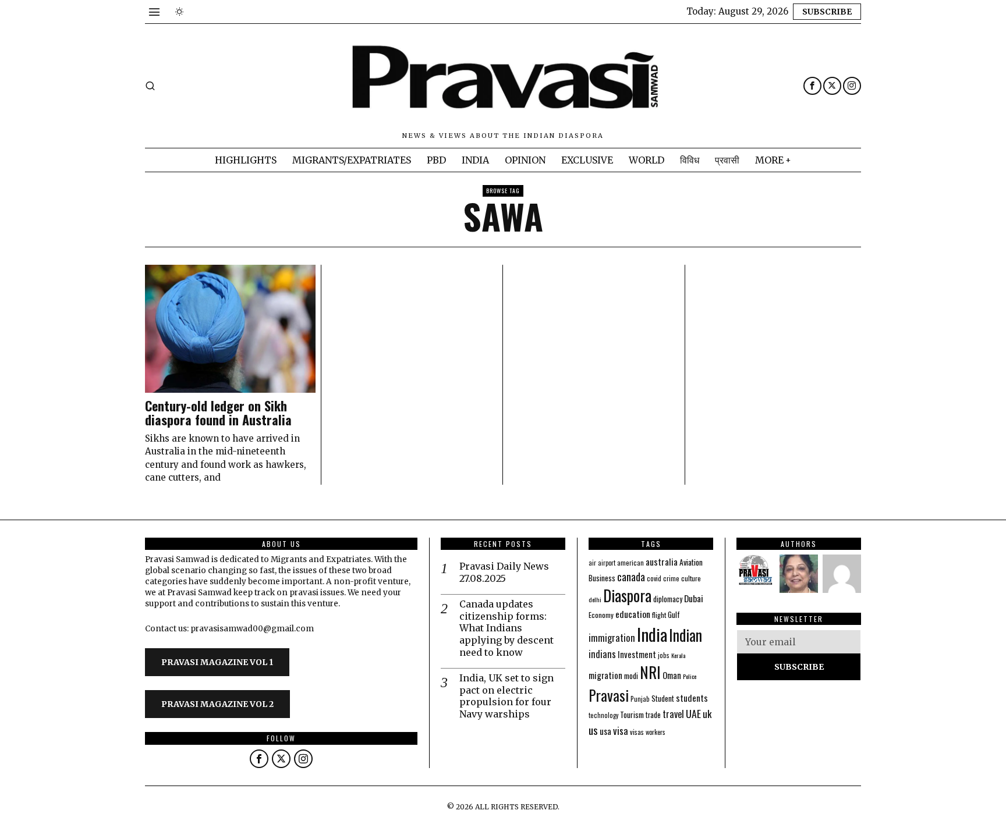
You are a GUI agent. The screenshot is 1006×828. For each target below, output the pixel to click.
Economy (601, 614)
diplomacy (667, 599)
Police (689, 676)
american (630, 562)
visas (637, 732)
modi (631, 675)
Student (662, 698)
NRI (650, 672)
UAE (693, 713)
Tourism (632, 714)
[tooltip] (812, 86)
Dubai (693, 598)
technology (603, 715)
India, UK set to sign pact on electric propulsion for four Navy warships (506, 696)
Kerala (678, 655)
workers (655, 732)
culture (691, 578)
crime (671, 578)
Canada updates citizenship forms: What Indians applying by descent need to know (506, 628)
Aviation (691, 562)
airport (606, 562)
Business (602, 578)
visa (620, 730)
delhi (595, 599)
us (593, 730)
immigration (612, 637)
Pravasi (609, 695)
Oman (672, 675)
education (632, 614)
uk (707, 713)
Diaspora (627, 595)
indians (602, 654)
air (592, 562)
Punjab (640, 698)
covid (654, 578)
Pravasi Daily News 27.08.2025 (504, 572)
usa (605, 730)
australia (662, 561)
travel (673, 713)
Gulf (674, 614)
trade (653, 714)
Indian (685, 635)
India (652, 633)
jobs (664, 655)
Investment (637, 654)
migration (605, 675)
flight (659, 615)
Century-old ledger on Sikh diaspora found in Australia (218, 413)
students (692, 697)
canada (631, 576)
